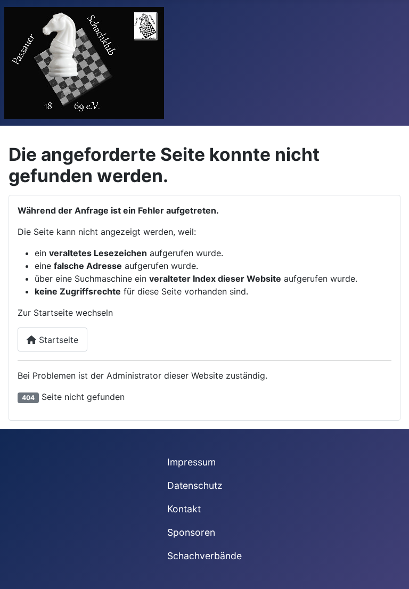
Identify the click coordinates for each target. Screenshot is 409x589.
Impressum (191, 462)
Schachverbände (204, 555)
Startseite (57, 339)
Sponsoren (191, 532)
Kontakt (184, 508)
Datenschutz (195, 485)
